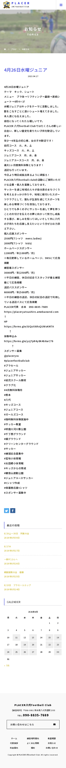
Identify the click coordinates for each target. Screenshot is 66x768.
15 (49, 637)
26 (25, 651)
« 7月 (7, 665)
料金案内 (14, 747)
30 (58, 651)
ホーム (14, 738)
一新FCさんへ (11, 559)
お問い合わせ (52, 747)
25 (16, 651)
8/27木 (7, 546)
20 (33, 644)
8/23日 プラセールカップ (17, 585)
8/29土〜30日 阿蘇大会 (16, 533)
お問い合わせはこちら (22, 724)
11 (16, 637)
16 (58, 637)
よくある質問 (33, 743)
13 (33, 637)
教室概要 (52, 738)
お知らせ (52, 743)
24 (8, 651)
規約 (33, 747)
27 (33, 651)
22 (49, 644)
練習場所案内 (33, 738)
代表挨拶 (14, 743)
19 (25, 644)
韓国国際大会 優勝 (14, 572)
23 (58, 644)
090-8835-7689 (36, 715)
